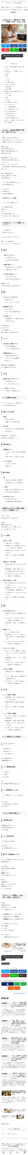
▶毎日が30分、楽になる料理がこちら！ (12, 57)
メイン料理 (8, 95)
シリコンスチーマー (11, 104)
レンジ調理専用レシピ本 (12, 109)
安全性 (7, 73)
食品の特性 (8, 89)
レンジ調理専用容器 (11, 106)
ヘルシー (8, 77)
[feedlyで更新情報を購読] (20, 984)
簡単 (7, 75)
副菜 (7, 97)
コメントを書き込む (14, 1129)
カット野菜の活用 (10, 115)
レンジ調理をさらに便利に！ (11, 102)
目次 (12, 63)
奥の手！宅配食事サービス (12, 118)
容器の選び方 (9, 86)
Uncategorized (6, 963)
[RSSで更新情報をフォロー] (14, 988)
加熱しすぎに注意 (10, 84)
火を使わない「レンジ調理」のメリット (14, 71)
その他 (7, 80)
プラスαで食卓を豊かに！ (10, 111)
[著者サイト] (7, 984)
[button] (25, 534)
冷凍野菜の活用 (9, 113)
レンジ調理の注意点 (9, 82)
